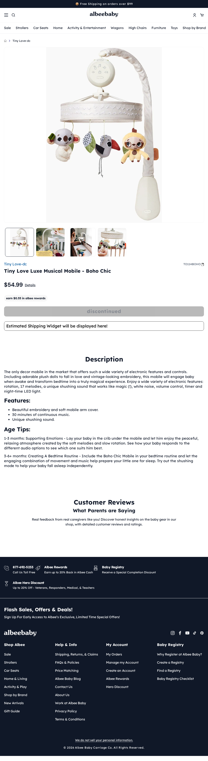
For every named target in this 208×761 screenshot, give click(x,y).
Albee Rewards (117, 679)
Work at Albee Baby (70, 703)
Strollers (22, 28)
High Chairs (138, 28)
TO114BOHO (192, 264)
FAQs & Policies (67, 662)
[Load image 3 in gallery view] (81, 242)
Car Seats (40, 28)
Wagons (117, 28)
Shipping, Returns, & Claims (76, 654)
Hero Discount (117, 687)
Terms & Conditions (70, 719)
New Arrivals (14, 703)
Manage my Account (122, 662)
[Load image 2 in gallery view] (50, 242)
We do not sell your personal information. (104, 740)
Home (58, 28)
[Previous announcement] (5, 4)
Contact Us (64, 687)
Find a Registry (168, 670)
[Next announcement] (202, 4)
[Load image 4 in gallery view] (112, 242)
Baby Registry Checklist (175, 679)
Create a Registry (170, 662)
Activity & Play (15, 687)
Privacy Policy (66, 711)
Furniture (159, 28)
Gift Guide (12, 711)
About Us (62, 695)
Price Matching (66, 670)
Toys (174, 28)
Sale (7, 28)
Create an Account (120, 670)
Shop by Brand (194, 28)
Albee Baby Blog (68, 679)
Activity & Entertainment (86, 28)
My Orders (114, 654)
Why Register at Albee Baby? (179, 654)
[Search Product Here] (13, 15)
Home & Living (15, 679)
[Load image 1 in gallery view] (19, 242)
